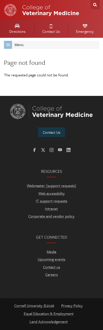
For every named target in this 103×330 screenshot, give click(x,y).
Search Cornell (95, 4)
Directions (17, 31)
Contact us (51, 267)
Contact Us (51, 31)
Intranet (51, 208)
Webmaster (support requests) (51, 185)
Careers (51, 274)
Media (51, 251)
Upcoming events (51, 259)
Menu (19, 45)
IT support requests (51, 201)
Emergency (85, 31)
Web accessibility (51, 193)
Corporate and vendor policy (51, 216)
